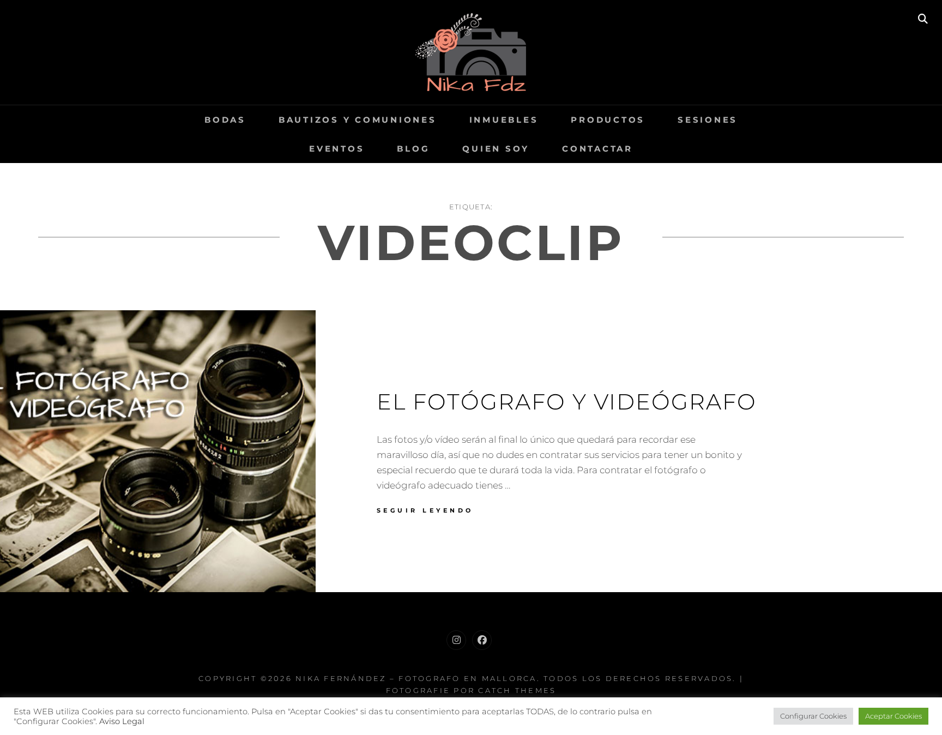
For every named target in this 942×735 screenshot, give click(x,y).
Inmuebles (504, 120)
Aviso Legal (121, 721)
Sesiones (708, 120)
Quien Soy (495, 148)
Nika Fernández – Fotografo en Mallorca (416, 678)
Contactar (597, 148)
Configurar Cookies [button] (813, 716)
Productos (608, 120)
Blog (413, 148)
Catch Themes (517, 690)
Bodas (225, 120)
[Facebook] (482, 640)
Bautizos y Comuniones (358, 120)
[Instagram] (456, 640)
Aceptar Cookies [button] (893, 716)
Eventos (336, 148)
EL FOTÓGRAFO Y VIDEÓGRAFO (567, 401)
